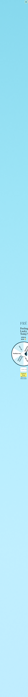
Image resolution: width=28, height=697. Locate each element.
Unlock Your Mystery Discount (24, 375)
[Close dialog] (26, 2)
